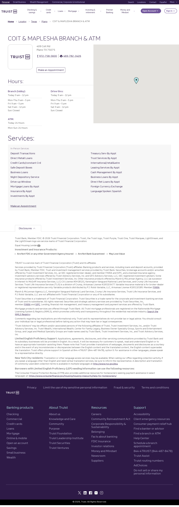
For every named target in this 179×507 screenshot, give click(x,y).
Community (56, 423)
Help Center (141, 438)
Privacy (31, 387)
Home (11, 21)
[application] (136, 84)
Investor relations (102, 446)
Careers (96, 414)
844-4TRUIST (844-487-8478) (153, 451)
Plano (44, 21)
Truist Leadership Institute (66, 438)
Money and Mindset (104, 451)
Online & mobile (17, 438)
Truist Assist (142, 455)
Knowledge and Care (62, 419)
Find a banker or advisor (149, 428)
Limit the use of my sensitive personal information (75, 387)
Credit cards (14, 423)
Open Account (149, 11)
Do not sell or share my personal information (148, 472)
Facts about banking (104, 436)
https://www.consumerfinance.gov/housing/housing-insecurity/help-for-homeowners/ (72, 376)
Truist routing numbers (149, 460)
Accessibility (142, 414)
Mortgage (13, 433)
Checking (13, 414)
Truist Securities (59, 443)
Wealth (11, 457)
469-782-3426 (72, 56)
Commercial (14, 419)
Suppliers (97, 460)
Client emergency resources (152, 419)
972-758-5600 (48, 56)
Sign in (171, 11)
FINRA (156, 287)
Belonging (98, 431)
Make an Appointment (50, 71)
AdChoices (140, 465)
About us (54, 414)
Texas (34, 21)
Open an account (17, 443)
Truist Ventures (59, 447)
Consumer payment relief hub (153, 423)
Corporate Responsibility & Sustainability (108, 425)
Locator (22, 21)
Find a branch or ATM (147, 433)
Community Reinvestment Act (110, 419)
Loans (10, 428)
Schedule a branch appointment (145, 444)
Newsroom (98, 455)
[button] (33, 12)
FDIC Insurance (101, 441)
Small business (16, 452)
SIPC (37, 304)
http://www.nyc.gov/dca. (105, 363)
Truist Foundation (60, 433)
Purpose (54, 428)
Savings (12, 447)
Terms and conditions (155, 387)
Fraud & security (124, 387)
